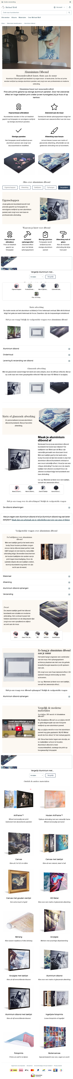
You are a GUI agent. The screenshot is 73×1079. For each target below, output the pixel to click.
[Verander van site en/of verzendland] (70, 2)
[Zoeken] (69, 12)
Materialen (22, 17)
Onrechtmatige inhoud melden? (43, 1066)
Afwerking (24, 187)
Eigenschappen (10, 187)
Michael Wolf (11, 7)
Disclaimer (30, 1066)
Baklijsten (37, 187)
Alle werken (5, 17)
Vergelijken (64, 187)
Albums (14, 17)
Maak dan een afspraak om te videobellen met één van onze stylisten (41, 520)
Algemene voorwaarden (18, 1066)
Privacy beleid (58, 1066)
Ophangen (50, 187)
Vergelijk (51, 277)
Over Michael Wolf (34, 17)
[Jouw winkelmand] (70, 7)
